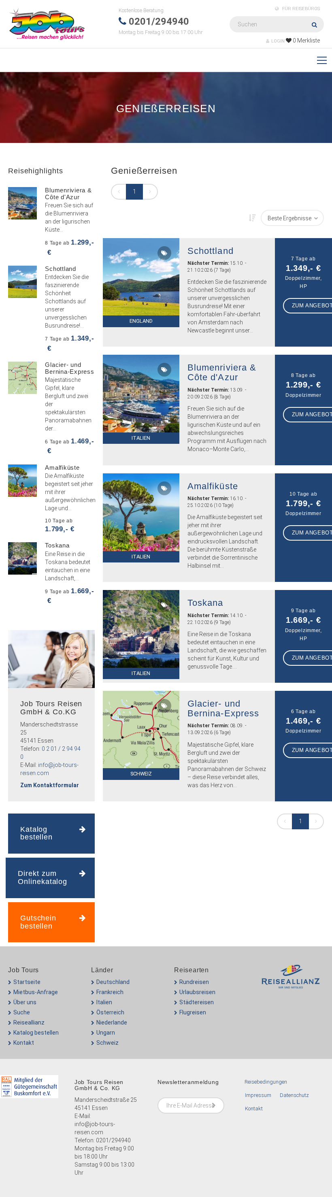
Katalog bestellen (36, 1032)
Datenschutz (294, 1095)
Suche (21, 1012)
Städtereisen (196, 1002)
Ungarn (105, 1032)
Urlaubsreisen (197, 992)
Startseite (26, 982)
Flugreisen (192, 1012)
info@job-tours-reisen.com (94, 1128)
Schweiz (107, 1042)
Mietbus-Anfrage (35, 992)
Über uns (24, 1002)
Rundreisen (194, 982)
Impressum (258, 1095)
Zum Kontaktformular (49, 785)
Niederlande (111, 1022)
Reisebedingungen (266, 1082)
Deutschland (113, 982)
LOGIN (278, 41)
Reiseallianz (29, 1022)
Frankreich (109, 992)
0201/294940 (113, 1140)
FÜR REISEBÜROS (300, 8)
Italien (104, 1002)
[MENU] (322, 61)
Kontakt (23, 1042)
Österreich (110, 1012)
